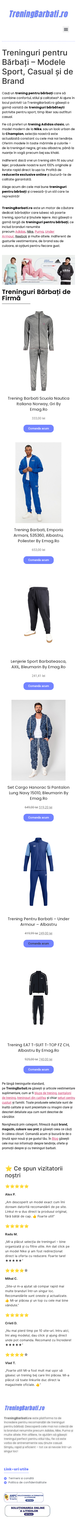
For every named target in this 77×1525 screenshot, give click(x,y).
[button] (66, 29)
